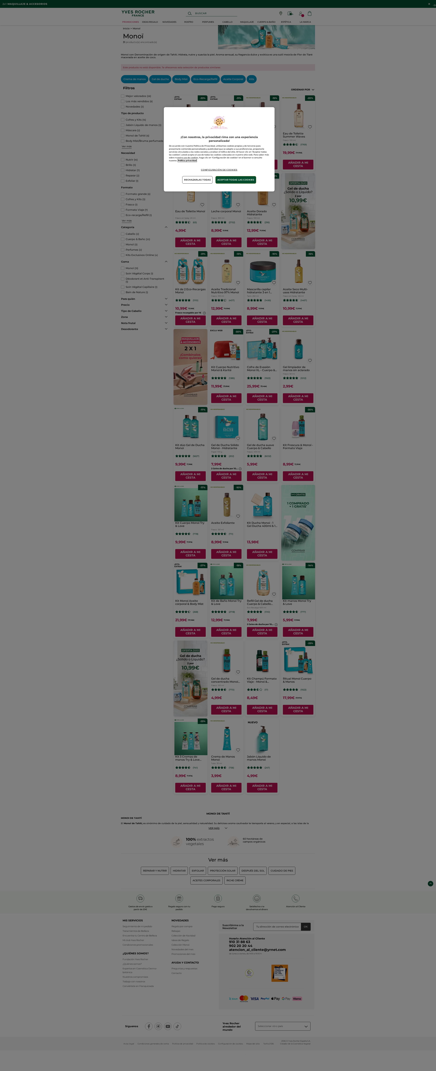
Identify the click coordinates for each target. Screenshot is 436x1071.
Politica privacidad (187, 160)
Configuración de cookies (219, 170)
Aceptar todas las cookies (235, 179)
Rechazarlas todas (197, 179)
